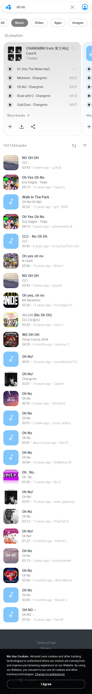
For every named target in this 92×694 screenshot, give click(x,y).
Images (78, 23)
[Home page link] (8, 7)
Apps (58, 23)
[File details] (46, 162)
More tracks (16, 115)
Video (39, 23)
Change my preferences (50, 674)
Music (19, 23)
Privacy (46, 648)
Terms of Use (46, 643)
